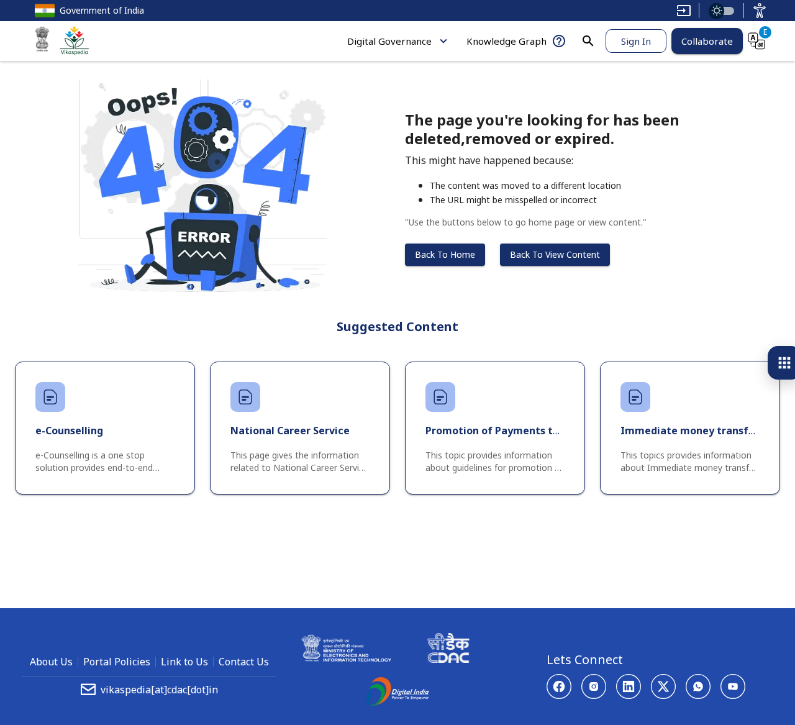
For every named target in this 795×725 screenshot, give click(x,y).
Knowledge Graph (506, 41)
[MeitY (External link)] (42, 41)
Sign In (636, 41)
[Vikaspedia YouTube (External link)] (732, 686)
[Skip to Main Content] (684, 11)
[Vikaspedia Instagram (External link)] (593, 686)
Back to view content (555, 254)
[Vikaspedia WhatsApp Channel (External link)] (698, 686)
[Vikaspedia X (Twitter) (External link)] (663, 686)
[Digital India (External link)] (397, 693)
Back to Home (445, 254)
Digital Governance (389, 41)
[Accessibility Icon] (759, 10)
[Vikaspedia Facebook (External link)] (559, 686)
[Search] (588, 41)
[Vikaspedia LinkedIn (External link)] (628, 686)
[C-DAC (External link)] (448, 650)
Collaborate (707, 41)
